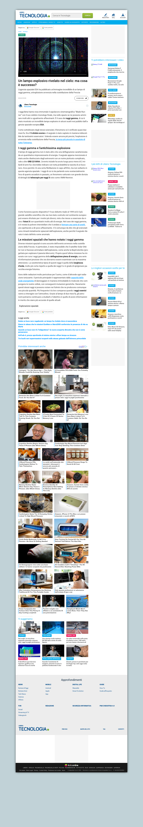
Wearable (76, 688)
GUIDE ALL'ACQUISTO (72, 22)
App (46, 694)
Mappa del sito (85, 729)
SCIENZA (25, 31)
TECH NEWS (47, 635)
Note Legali (29, 770)
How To (102, 688)
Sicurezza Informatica (82, 706)
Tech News (22, 694)
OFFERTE (84, 22)
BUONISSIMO (109, 767)
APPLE (34, 22)
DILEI (86, 767)
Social (20, 709)
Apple (47, 691)
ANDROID (26, 22)
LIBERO (25, 767)
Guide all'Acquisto (106, 691)
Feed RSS (64, 729)
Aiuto (63, 770)
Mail (113, 17)
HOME (19, 31)
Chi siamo (22, 770)
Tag (104, 729)
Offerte (20, 700)
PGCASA (61, 767)
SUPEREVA (117, 767)
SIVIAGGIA (92, 767)
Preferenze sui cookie (54, 770)
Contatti (121, 729)
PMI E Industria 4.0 (107, 706)
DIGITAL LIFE (71, 635)
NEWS (19, 22)
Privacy (36, 770)
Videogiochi (22, 715)
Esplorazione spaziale (28, 306)
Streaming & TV (23, 712)
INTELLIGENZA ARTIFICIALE (51, 659)
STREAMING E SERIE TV (47, 22)
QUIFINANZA (100, 767)
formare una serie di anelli (73, 224)
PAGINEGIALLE (39, 767)
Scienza (21, 697)
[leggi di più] (87, 106)
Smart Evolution (78, 691)
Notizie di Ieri (22, 691)
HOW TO (60, 22)
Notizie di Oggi (23, 688)
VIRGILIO (31, 767)
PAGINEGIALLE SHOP (51, 767)
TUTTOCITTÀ (80, 767)
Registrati (105, 17)
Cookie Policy (43, 770)
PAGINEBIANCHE (70, 767)
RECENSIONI (94, 22)
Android (48, 688)
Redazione (49, 706)
